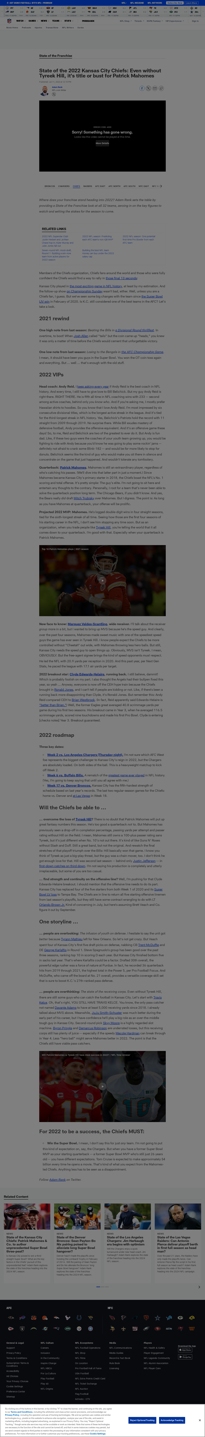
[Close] (199, 1420)
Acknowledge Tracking (172, 1420)
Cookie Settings (98, 1433)
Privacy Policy (12, 1415)
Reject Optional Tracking (142, 1420)
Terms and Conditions (22, 1412)
